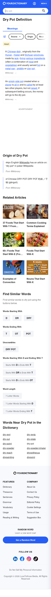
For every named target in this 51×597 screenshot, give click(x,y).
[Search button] (43, 10)
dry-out (6, 439)
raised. (34, 88)
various (29, 58)
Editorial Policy (33, 502)
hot (38, 65)
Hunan (8, 54)
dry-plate (31, 439)
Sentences (7, 497)
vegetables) (11, 65)
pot (33, 68)
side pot (19, 81)
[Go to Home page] (15, 3)
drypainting (8, 457)
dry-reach (7, 452)
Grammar (7, 502)
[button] (34, 3)
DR (17, 318)
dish (18, 51)
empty (12, 81)
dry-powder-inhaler (36, 448)
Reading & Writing (11, 517)
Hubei (17, 54)
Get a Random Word (25, 540)
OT (16, 333)
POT (28, 333)
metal (8, 68)
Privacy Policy (33, 497)
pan (13, 68)
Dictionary (7, 486)
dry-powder (8, 448)
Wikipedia (24, 162)
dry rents (31, 434)
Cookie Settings (34, 507)
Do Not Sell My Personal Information (25, 569)
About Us (31, 486)
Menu (44, 3)
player (8, 84)
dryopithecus (33, 452)
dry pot (11, 349)
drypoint (31, 457)
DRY (29, 318)
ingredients (39, 58)
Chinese (11, 51)
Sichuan (29, 54)
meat (31, 61)
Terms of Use (33, 512)
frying (22, 58)
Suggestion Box (34, 517)
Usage (6, 512)
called (29, 84)
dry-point (7, 443)
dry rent (6, 434)
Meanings (12, 28)
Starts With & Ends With (18, 364)
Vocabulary (8, 507)
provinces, (39, 54)
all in (16, 84)
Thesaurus (7, 491)
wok (16, 58)
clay (29, 68)
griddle (20, 68)
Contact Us (32, 491)
